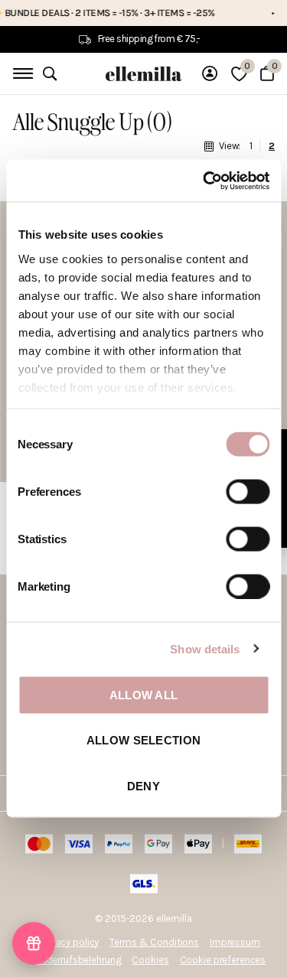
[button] (33, 943)
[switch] (247, 492)
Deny (143, 785)
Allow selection (143, 740)
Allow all (143, 695)
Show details (205, 648)
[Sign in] (209, 73)
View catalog (21, 73)
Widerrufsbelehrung (78, 960)
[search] (49, 74)
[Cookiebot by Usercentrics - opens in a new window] (204, 181)
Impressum (235, 942)
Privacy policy (70, 942)
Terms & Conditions (154, 942)
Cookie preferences (223, 960)
